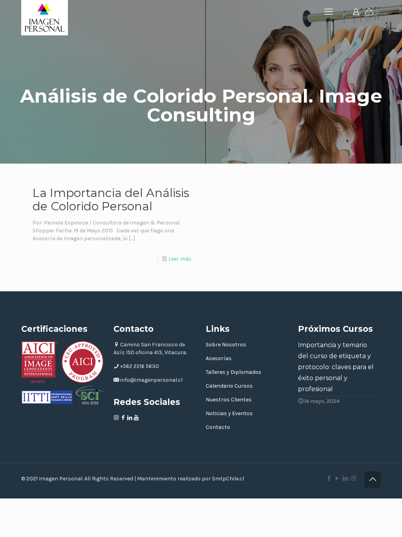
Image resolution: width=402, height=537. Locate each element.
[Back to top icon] (372, 479)
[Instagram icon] (353, 478)
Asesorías (219, 358)
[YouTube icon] (337, 478)
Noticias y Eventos (229, 413)
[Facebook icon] (329, 478)
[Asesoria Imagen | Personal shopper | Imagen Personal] (44, 17)
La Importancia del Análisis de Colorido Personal (111, 199)
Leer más (180, 259)
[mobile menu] (328, 11)
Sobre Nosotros (226, 344)
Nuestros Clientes (229, 399)
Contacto (218, 427)
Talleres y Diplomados (233, 372)
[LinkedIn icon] (345, 478)
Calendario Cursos (229, 386)
